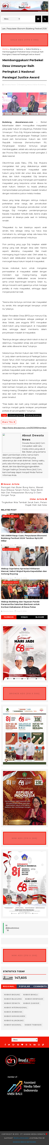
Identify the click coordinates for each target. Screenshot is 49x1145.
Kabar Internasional (15, 1007)
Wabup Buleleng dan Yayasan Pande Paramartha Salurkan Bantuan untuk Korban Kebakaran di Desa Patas (20, 604)
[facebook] (5, 1044)
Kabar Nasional (13, 1025)
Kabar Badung (12, 995)
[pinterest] (18, 1044)
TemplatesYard (21, 1138)
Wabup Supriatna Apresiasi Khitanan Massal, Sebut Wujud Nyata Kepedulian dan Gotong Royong (24, 571)
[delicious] (43, 1044)
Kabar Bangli (30, 995)
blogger (40, 617)
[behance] (34, 1044)
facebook (9, 617)
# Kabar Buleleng (33, 415)
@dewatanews (12, 928)
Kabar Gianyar (31, 1003)
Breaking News (16, 49)
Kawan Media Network (24, 1142)
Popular (24, 986)
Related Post (9, 510)
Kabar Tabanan (33, 1025)
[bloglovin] (22, 1044)
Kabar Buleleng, (39, 84)
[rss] (30, 1044)
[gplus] (13, 1044)
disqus (24, 617)
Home (5, 49)
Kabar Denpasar (34, 999)
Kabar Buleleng (32, 49)
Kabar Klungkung (14, 1020)
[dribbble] (26, 1044)
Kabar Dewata (12, 1003)
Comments (40, 986)
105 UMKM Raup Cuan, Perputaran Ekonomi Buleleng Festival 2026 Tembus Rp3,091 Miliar (24, 538)
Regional (9, 986)
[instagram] (39, 1044)
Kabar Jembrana (13, 1012)
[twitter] (9, 1044)
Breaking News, (25, 84)
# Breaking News (16, 415)
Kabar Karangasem (14, 1016)
